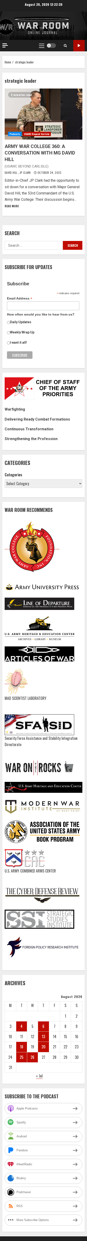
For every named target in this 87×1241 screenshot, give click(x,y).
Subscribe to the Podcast (79, 45)
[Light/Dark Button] (51, 45)
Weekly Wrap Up (22, 332)
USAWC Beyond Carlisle (36, 134)
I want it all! (18, 342)
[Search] (65, 45)
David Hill (11, 172)
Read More (12, 206)
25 (21, 1057)
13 (43, 1036)
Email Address (19, 298)
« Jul (39, 1076)
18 (21, 1047)
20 (43, 1047)
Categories (13, 474)
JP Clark (26, 172)
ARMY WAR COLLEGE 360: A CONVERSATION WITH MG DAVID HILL (43, 114)
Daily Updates (20, 322)
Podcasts (15, 134)
